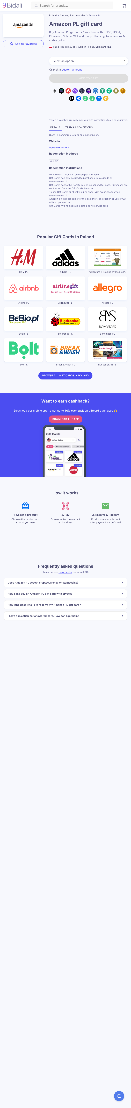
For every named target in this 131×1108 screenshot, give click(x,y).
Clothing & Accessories (72, 15)
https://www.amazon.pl (59, 147)
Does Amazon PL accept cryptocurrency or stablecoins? (43, 582)
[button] (119, 1096)
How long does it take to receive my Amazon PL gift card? (44, 604)
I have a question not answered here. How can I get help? (43, 615)
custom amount (72, 69)
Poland (53, 15)
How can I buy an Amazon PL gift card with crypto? (40, 593)
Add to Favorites (26, 43)
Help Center (65, 572)
